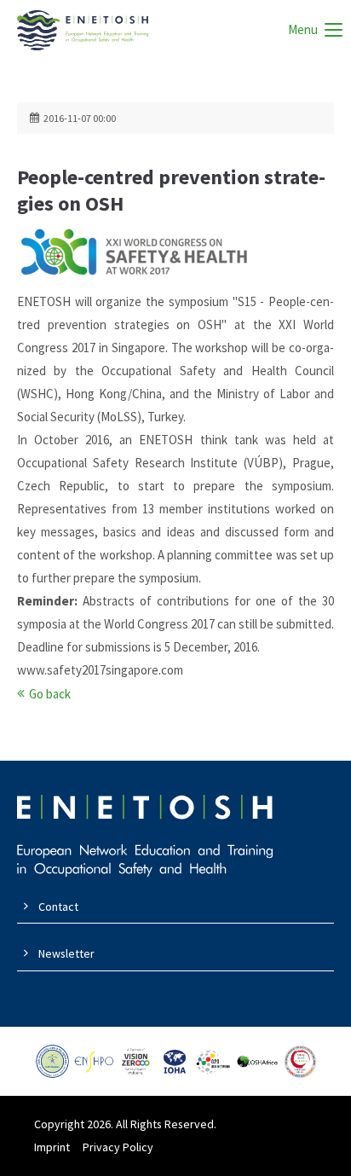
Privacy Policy (118, 1147)
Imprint (52, 1147)
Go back (50, 694)
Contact (58, 906)
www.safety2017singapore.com (100, 670)
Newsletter (66, 953)
